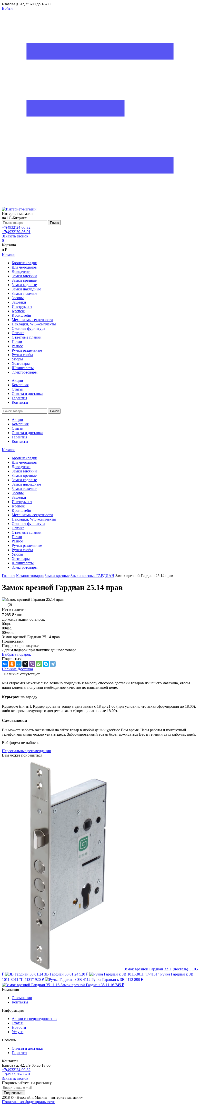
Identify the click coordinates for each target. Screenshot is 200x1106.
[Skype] (46, 664)
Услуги (17, 1032)
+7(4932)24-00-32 (16, 227)
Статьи (17, 389)
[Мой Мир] (18, 664)
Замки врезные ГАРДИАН (92, 576)
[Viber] (32, 664)
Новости (19, 1027)
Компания (20, 385)
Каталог (8, 450)
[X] (25, 664)
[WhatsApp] (39, 664)
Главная (8, 576)
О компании (22, 998)
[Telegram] (53, 664)
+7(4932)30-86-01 (16, 232)
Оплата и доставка (27, 394)
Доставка (25, 669)
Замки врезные (57, 576)
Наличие (9, 669)
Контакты (20, 402)
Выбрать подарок (16, 654)
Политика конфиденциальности (28, 1102)
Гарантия (19, 398)
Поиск (54, 223)
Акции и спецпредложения (34, 1019)
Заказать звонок (15, 236)
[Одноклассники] (12, 664)
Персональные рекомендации (26, 751)
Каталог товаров (30, 576)
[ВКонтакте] (5, 664)
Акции (17, 380)
